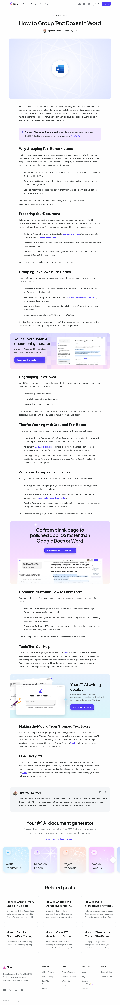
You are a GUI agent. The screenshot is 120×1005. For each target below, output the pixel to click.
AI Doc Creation (48, 972)
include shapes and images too (52, 498)
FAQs (64, 986)
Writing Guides (67, 981)
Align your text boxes (45, 447)
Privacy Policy (106, 972)
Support (85, 988)
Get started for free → (82, 707)
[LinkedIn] (84, 4)
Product (25, 4)
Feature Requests (68, 972)
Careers (87, 982)
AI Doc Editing (47, 977)
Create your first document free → (60, 839)
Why (40, 4)
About (84, 972)
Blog (46, 4)
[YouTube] (21, 990)
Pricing (33, 4)
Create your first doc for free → (30, 360)
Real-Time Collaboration (47, 982)
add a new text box (71, 234)
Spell (66, 653)
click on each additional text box (81, 297)
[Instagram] (16, 990)
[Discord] (79, 4)
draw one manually (47, 237)
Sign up (106, 4)
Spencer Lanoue (30, 792)
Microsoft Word (60, 15)
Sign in (97, 4)
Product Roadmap (69, 977)
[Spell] (14, 3)
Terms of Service (107, 977)
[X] (89, 4)
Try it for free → (77, 136)
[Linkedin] (99, 792)
